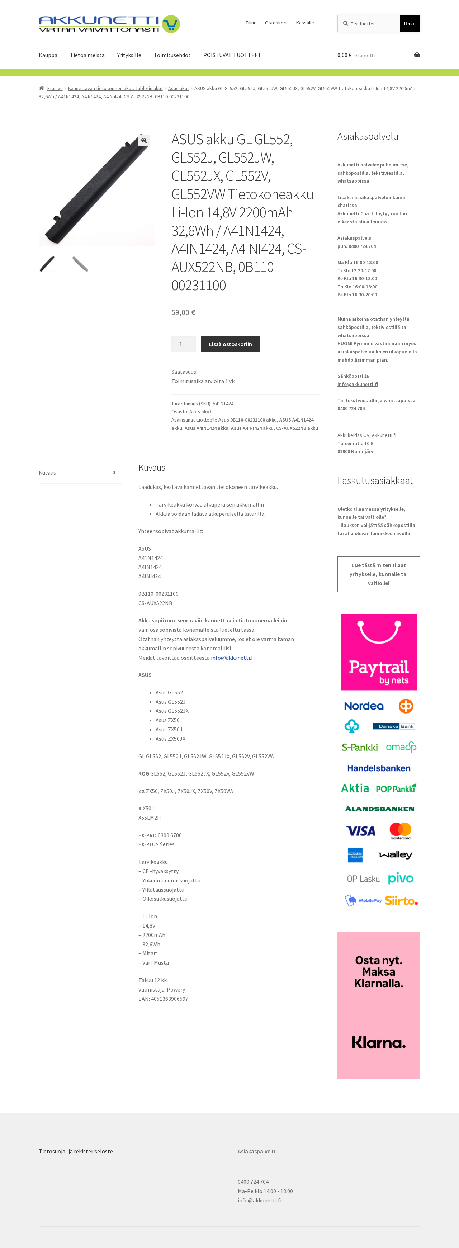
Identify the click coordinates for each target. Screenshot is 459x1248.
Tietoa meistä (87, 54)
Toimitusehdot (172, 54)
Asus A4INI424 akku (252, 428)
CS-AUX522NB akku (297, 428)
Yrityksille (129, 54)
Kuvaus (47, 472)
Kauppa (48, 54)
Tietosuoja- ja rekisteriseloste (76, 1151)
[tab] (80, 473)
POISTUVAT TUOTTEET (232, 54)
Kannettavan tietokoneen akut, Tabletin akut (115, 88)
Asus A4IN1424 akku (206, 428)
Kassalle (305, 22)
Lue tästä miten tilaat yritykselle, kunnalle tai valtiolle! (379, 574)
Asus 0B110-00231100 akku (247, 419)
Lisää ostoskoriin (230, 344)
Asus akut (178, 88)
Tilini (250, 22)
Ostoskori (276, 22)
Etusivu (55, 88)
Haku (410, 23)
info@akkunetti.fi (233, 657)
